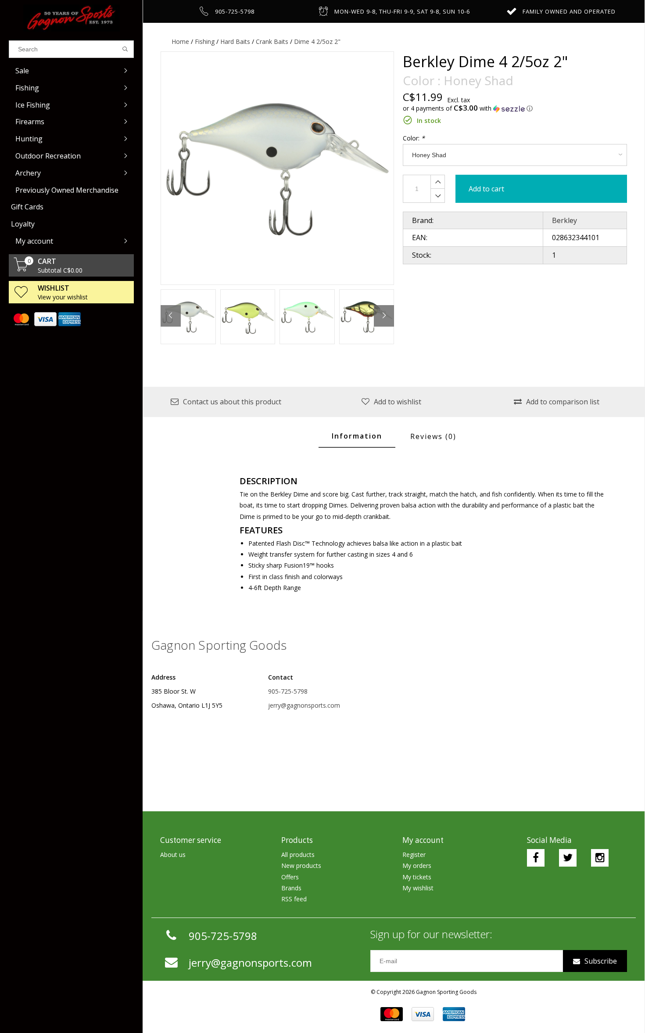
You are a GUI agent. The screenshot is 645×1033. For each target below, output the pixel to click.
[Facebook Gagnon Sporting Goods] (536, 858)
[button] (515, 108)
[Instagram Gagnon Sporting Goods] (600, 858)
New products (301, 865)
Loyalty (23, 224)
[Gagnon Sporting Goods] (71, 18)
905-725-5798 (288, 691)
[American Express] (69, 319)
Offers (290, 877)
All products (298, 854)
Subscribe (600, 961)
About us (173, 854)
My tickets (416, 877)
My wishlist (418, 888)
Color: (414, 138)
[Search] (125, 49)
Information (357, 436)
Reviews (433, 436)
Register (414, 854)
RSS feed (294, 899)
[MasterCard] (21, 319)
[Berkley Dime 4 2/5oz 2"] (277, 168)
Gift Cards (27, 207)
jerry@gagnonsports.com (304, 705)
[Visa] (45, 319)
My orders (416, 865)
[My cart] (21, 269)
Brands (291, 888)
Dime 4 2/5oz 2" (317, 41)
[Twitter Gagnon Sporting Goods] (568, 858)
